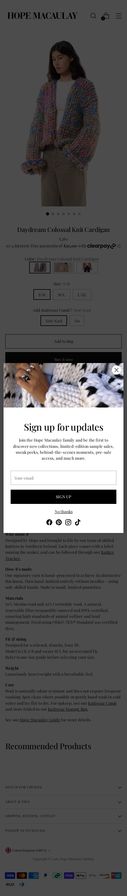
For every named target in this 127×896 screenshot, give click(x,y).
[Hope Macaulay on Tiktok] (77, 523)
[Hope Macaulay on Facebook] (49, 523)
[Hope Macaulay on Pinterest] (58, 523)
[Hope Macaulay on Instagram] (68, 523)
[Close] (116, 370)
